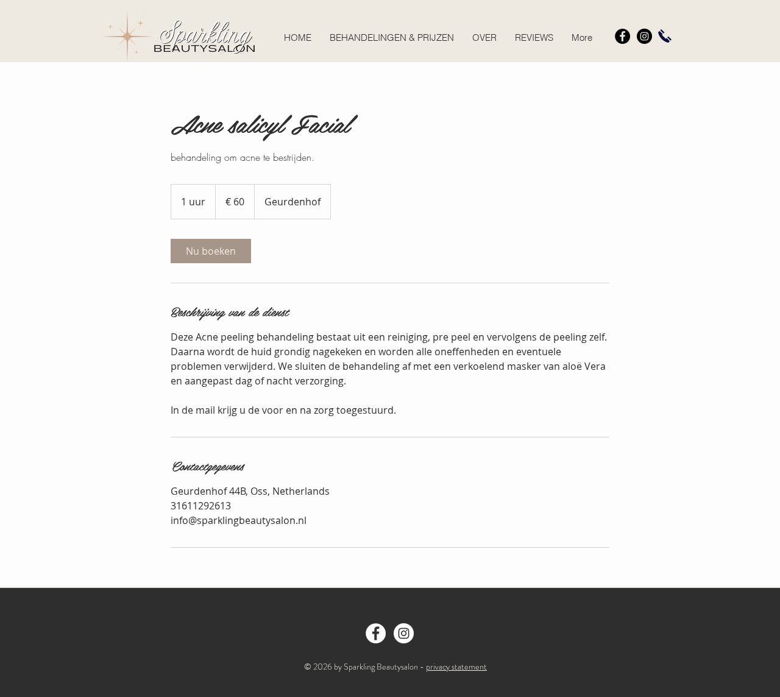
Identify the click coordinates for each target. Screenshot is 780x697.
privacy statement (456, 666)
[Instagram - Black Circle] (644, 36)
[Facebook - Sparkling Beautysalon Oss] (376, 633)
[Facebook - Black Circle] (622, 36)
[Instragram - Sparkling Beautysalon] (404, 633)
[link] (211, 251)
